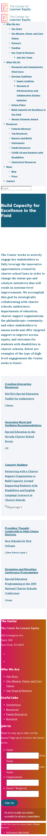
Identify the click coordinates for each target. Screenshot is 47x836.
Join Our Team (24, 57)
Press (14, 176)
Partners (16, 43)
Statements (18, 143)
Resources (11, 124)
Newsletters (13, 704)
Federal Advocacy (21, 128)
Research (11, 719)
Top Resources (19, 133)
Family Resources (20, 147)
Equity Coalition (25, 81)
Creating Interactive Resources (18, 385)
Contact (10, 181)
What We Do (13, 62)
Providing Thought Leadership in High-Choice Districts (22, 531)
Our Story (16, 29)
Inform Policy (18, 105)
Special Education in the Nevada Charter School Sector (20, 436)
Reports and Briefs (21, 138)
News (9, 166)
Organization (14, 777)
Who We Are (13, 24)
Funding (15, 48)
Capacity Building (16, 464)
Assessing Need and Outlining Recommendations (23, 423)
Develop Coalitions (21, 76)
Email (16, 788)
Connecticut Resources (23, 162)
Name (9, 749)
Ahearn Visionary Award (24, 119)
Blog (13, 171)
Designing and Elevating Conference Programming (21, 571)
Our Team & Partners (23, 52)
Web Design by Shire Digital (17, 832)
